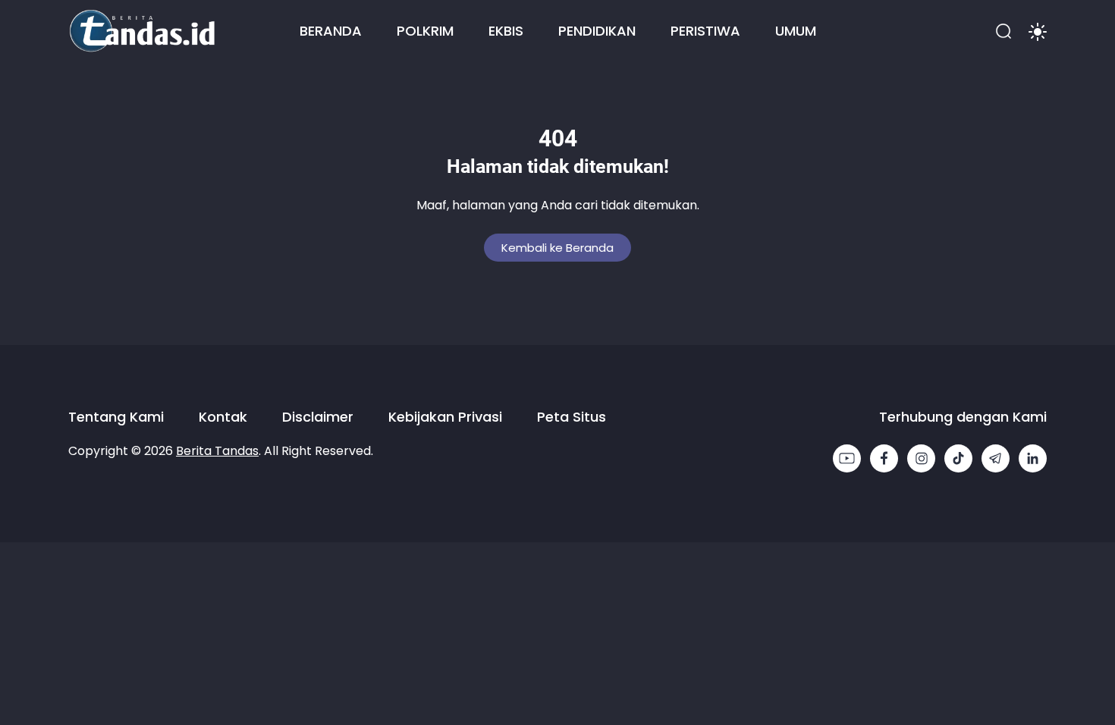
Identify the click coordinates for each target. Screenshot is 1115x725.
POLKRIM (425, 30)
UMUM (795, 30)
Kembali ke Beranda (557, 248)
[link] (847, 458)
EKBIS (505, 30)
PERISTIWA (705, 30)
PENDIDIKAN (597, 30)
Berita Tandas (217, 451)
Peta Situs (571, 416)
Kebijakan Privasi (445, 416)
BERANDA (331, 30)
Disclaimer (317, 416)
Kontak (223, 416)
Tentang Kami (116, 416)
